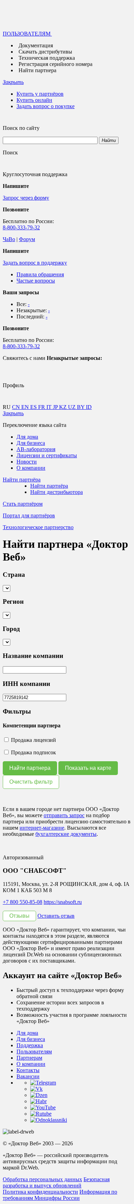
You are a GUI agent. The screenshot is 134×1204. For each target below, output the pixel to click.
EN (25, 407)
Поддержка (29, 1045)
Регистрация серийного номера (55, 64)
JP (56, 407)
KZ (63, 407)
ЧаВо (9, 239)
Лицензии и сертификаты (46, 455)
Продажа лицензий (33, 740)
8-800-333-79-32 (21, 227)
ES (34, 407)
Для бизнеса (30, 443)
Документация (36, 45)
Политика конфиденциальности (40, 1192)
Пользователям (34, 1051)
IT (49, 407)
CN (16, 407)
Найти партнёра (49, 486)
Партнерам (29, 1058)
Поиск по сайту (21, 128)
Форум (27, 239)
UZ (72, 407)
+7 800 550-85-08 (22, 902)
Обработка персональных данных (42, 1179)
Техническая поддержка (47, 58)
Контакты (28, 1070)
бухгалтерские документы (66, 834)
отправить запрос (64, 815)
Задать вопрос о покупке (45, 106)
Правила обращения (40, 274)
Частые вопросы (35, 281)
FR (42, 407)
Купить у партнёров (40, 94)
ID (89, 407)
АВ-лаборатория (35, 449)
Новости (26, 462)
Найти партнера (37, 70)
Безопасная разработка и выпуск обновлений (56, 1182)
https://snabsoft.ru (63, 902)
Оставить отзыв (56, 916)
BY (81, 407)
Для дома (27, 437)
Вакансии (28, 1076)
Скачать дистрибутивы (45, 52)
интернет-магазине (42, 828)
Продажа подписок (33, 752)
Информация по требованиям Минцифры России (60, 1195)
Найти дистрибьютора (56, 492)
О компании (30, 468)
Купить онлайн (34, 100)
